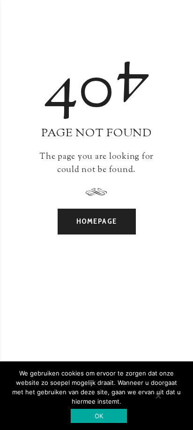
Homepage (96, 221)
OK (99, 416)
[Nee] (158, 395)
